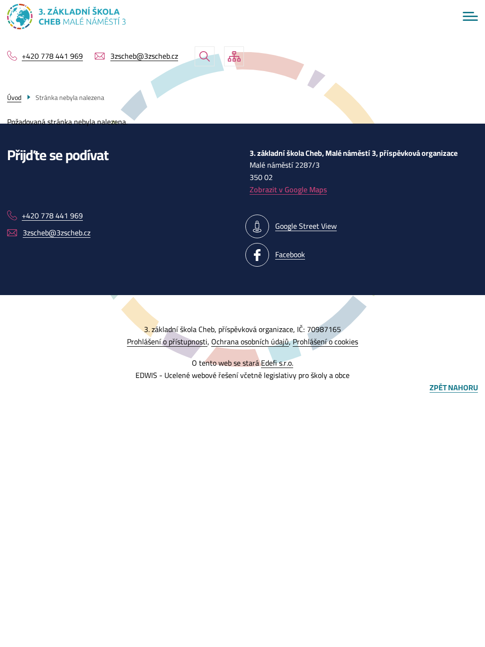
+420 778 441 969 (52, 56)
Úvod (14, 97)
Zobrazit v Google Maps (288, 189)
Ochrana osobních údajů (250, 341)
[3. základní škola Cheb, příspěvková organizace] (66, 16)
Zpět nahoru (454, 388)
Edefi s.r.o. (277, 363)
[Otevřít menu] (470, 16)
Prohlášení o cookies (325, 341)
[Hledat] (205, 56)
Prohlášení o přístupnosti (167, 341)
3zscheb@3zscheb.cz (144, 56)
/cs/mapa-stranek (234, 56)
